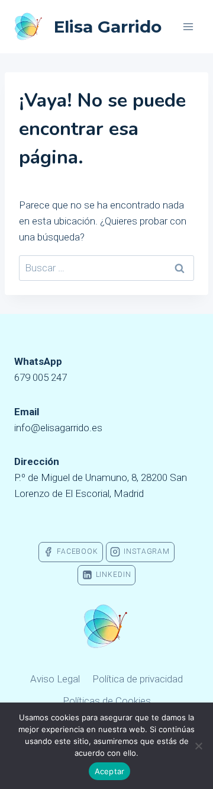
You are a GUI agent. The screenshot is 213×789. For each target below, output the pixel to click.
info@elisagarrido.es (58, 428)
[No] (198, 746)
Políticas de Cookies (107, 701)
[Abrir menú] (188, 26)
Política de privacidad (137, 679)
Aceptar (110, 771)
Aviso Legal (55, 679)
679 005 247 (40, 377)
